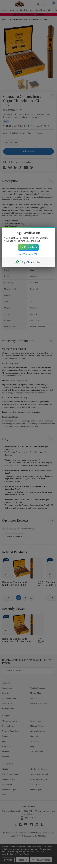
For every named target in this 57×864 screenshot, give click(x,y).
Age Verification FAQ (28, 254)
